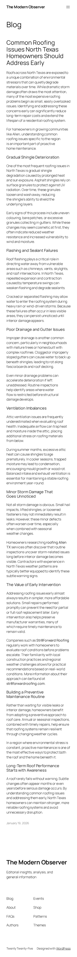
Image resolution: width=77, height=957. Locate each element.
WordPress (63, 948)
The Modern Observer (25, 6)
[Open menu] (68, 7)
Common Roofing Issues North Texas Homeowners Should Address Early (35, 52)
